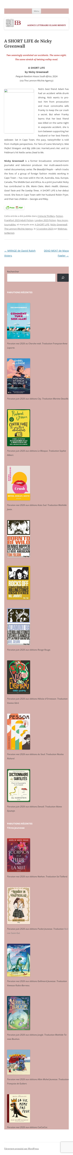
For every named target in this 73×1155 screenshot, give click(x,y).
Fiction (59, 216)
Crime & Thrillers (46, 216)
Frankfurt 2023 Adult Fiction (18, 220)
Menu (36, 11)
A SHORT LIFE (42, 224)
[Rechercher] (63, 278)
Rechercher (13, 271)
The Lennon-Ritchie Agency (18, 228)
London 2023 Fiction (45, 220)
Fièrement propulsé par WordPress (21, 1148)
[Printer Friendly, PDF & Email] (14, 207)
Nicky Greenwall (58, 224)
